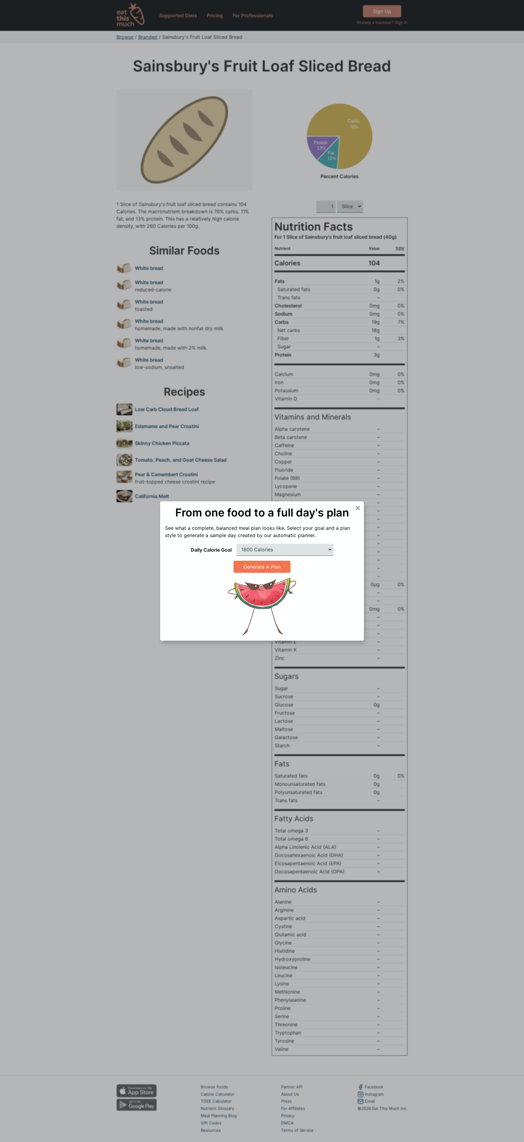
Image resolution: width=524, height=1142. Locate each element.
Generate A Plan (262, 567)
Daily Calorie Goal (211, 550)
